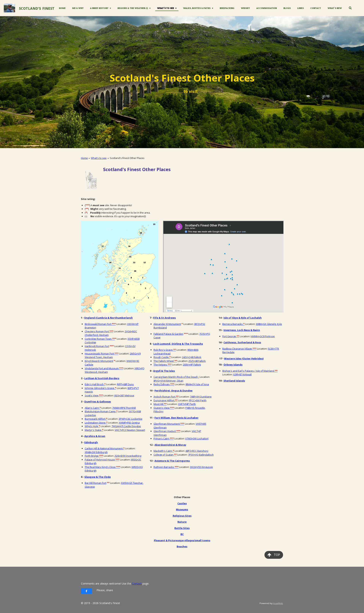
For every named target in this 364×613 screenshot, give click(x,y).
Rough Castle (162, 357)
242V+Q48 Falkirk (191, 357)
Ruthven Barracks (166, 467)
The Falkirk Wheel (165, 361)
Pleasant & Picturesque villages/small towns (182, 540)
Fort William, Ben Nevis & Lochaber (176, 417)
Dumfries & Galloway (97, 401)
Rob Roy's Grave (165, 349)
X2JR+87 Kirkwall (242, 374)
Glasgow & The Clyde (97, 477)
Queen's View (164, 407)
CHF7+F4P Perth (187, 404)
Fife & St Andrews (164, 317)
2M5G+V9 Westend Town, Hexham (113, 355)
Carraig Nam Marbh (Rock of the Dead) (176, 377)
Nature (182, 521)
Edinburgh (91, 442)
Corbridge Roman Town (100, 338)
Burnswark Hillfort (96, 418)
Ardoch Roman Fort (166, 396)
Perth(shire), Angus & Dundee (173, 390)
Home (84, 158)
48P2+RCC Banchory (196, 451)
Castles (182, 503)
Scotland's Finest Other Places (127, 158)
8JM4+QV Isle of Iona (197, 384)
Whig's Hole (92, 426)
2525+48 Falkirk (197, 361)
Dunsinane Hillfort (166, 400)
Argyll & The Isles (164, 371)
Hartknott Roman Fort (97, 346)
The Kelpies (163, 364)
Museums (182, 509)
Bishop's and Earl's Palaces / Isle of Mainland (250, 371)
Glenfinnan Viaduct (167, 431)
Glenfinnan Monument (169, 423)
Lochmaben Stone (96, 422)
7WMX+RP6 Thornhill (124, 407)
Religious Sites (182, 515)
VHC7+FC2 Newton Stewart (130, 430)
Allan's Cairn (93, 407)
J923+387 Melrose (124, 395)
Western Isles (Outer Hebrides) (244, 358)
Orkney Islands (233, 364)
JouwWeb (278, 603)
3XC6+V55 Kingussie (201, 467)
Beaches (182, 546)
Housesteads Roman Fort (101, 353)
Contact (137, 583)
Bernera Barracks (233, 324)
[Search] (350, 8)
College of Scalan (165, 454)
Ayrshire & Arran (94, 436)
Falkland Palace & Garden (168, 334)
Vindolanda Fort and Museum (104, 368)
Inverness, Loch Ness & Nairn (242, 330)
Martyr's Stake (94, 430)
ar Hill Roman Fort (96, 483)
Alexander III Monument (167, 324)
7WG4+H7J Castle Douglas (126, 426)
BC (182, 534)
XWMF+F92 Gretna (129, 422)
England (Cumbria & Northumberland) (108, 317)
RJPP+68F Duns (125, 384)
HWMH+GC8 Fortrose (263, 336)
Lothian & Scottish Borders (101, 378)
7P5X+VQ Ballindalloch (201, 454)
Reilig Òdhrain (164, 384)
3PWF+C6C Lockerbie (130, 418)
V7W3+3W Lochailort (196, 438)
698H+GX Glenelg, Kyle (269, 324)
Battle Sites (182, 528)
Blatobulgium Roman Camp (101, 411)
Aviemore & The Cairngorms (172, 460)
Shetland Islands (234, 380)
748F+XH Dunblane (201, 396)
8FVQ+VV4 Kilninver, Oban (168, 380)
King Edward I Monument (99, 361)
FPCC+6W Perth (197, 400)
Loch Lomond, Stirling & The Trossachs (178, 343)
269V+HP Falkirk (192, 364)
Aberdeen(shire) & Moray (170, 444)
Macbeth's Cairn (164, 451)
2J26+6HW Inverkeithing (128, 455)
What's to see (99, 158)
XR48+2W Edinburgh (96, 452)
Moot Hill (160, 404)
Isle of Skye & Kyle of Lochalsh (243, 317)
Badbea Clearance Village (239, 348)
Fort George (230, 336)
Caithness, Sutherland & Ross (242, 342)
